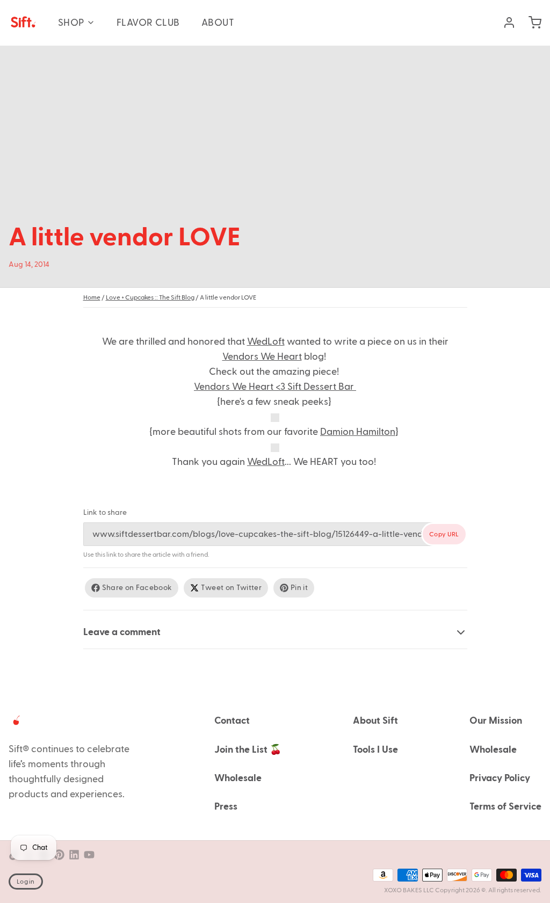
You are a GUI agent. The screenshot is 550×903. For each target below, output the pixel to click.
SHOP (71, 22)
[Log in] (505, 22)
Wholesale (238, 778)
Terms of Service (505, 806)
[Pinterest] (59, 854)
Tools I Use (375, 749)
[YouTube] (89, 854)
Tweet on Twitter (231, 588)
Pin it (299, 588)
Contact (232, 720)
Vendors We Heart (262, 356)
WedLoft (266, 341)
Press (225, 806)
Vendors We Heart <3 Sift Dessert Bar (275, 386)
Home (91, 297)
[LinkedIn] (74, 854)
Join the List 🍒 (247, 749)
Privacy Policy (499, 778)
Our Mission (495, 720)
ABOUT (217, 22)
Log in (26, 881)
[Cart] (530, 22)
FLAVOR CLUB (148, 22)
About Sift (375, 720)
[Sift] (23, 23)
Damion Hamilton (357, 431)
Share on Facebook (137, 588)
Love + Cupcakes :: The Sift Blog (150, 297)
